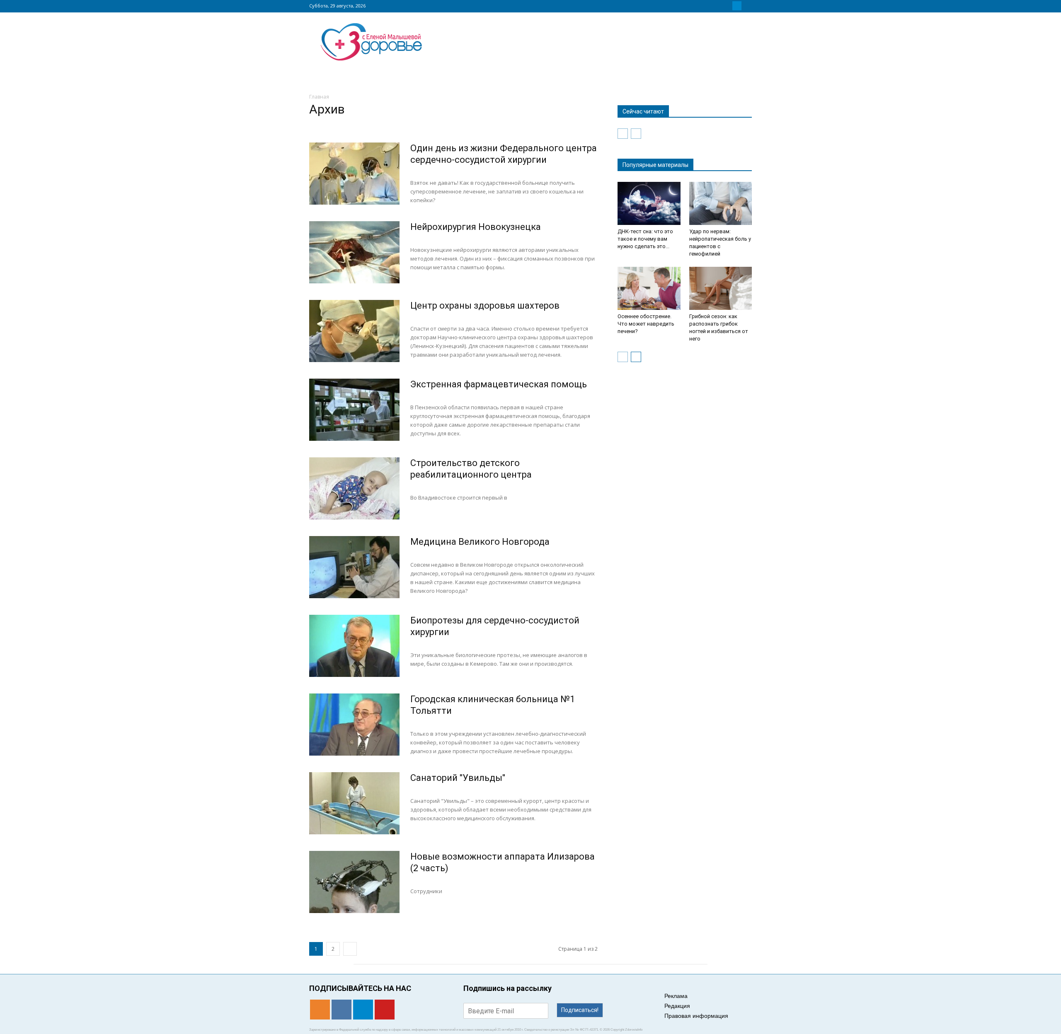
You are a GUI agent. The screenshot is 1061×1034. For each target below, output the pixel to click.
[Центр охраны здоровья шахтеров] (354, 331)
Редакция (677, 1006)
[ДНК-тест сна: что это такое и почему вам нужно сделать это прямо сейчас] (649, 203)
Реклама (676, 996)
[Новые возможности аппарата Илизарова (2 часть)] (354, 882)
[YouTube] (746, 5)
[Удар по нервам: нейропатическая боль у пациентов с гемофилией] (720, 203)
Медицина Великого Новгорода (480, 541)
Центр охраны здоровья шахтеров (485, 305)
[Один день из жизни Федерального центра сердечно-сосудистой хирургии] (354, 174)
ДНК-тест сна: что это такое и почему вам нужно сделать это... (645, 238)
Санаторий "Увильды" (457, 778)
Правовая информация (696, 1015)
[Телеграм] (736, 5)
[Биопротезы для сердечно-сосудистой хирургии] (354, 646)
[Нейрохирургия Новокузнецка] (354, 252)
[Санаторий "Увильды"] (354, 803)
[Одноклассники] (717, 5)
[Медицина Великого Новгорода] (354, 567)
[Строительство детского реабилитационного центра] (354, 488)
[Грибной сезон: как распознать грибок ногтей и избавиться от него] (720, 288)
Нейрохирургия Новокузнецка (475, 227)
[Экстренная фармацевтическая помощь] (354, 410)
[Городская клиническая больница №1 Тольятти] (354, 724)
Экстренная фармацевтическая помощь (498, 384)
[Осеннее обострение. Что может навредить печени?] (649, 288)
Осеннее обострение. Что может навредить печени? (646, 323)
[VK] (727, 5)
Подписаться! (579, 1010)
